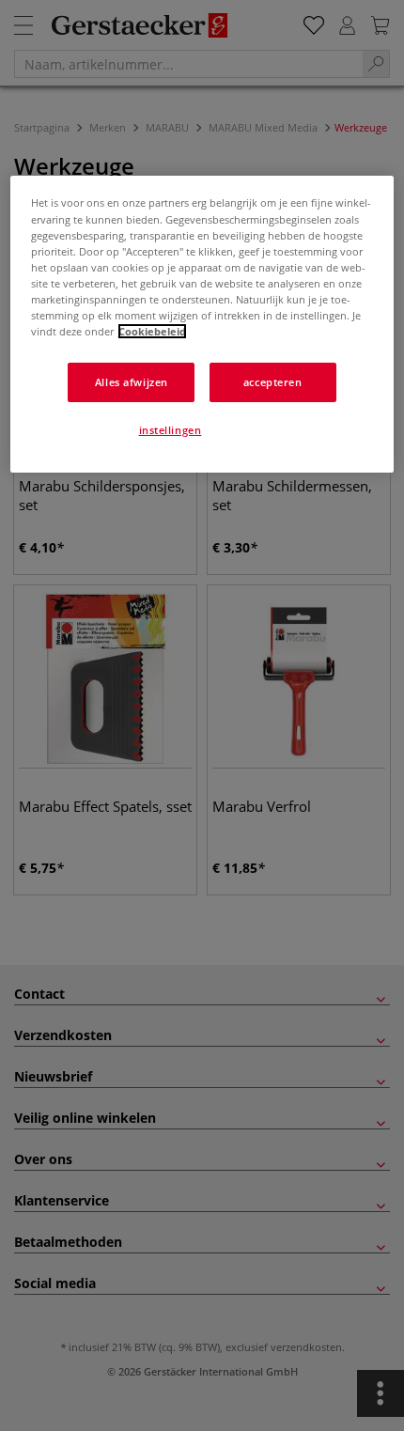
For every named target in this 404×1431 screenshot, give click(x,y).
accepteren (273, 382)
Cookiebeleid (152, 331)
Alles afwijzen (131, 382)
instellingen (170, 430)
